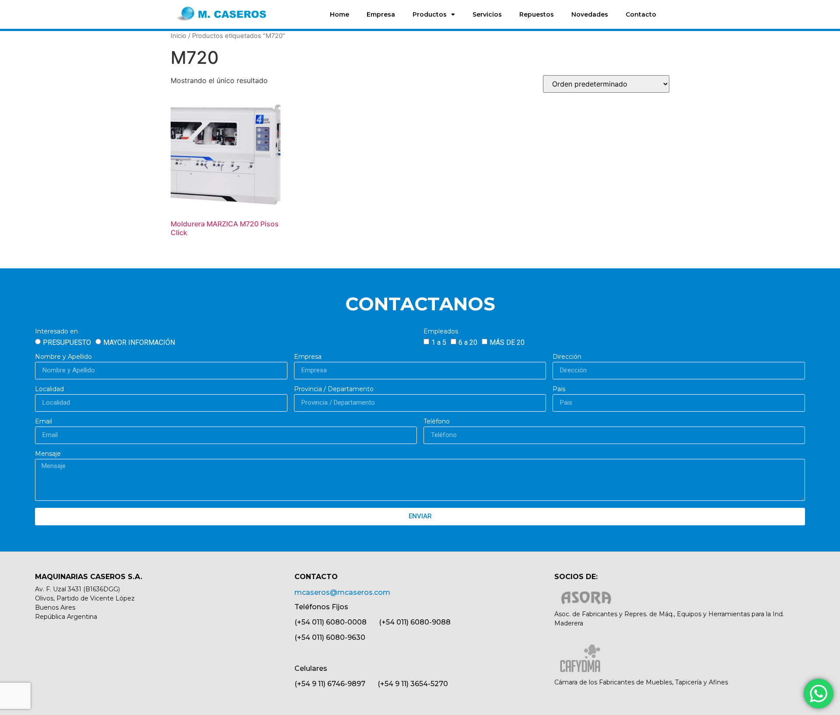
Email (43, 421)
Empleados (441, 331)
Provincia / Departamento (334, 389)
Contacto (641, 14)
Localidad (49, 389)
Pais (559, 389)
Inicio (178, 36)
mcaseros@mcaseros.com (342, 592)
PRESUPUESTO (67, 342)
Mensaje (48, 454)
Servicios (487, 14)
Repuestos (536, 14)
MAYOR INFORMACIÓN (139, 342)
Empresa (381, 14)
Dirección (567, 357)
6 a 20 (467, 342)
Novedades (589, 14)
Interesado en (56, 331)
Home (339, 14)
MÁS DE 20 (507, 342)
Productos (430, 14)
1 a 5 (438, 342)
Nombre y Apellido (63, 357)
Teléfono (437, 421)
